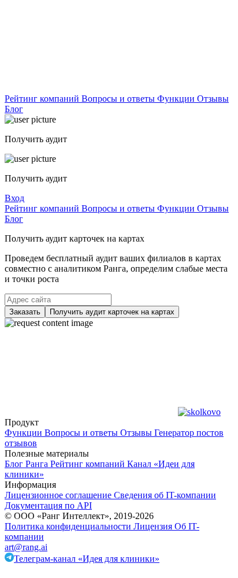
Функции (177, 98)
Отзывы (213, 98)
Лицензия (153, 526)
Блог (14, 109)
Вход (14, 198)
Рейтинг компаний (43, 98)
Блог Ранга (27, 464)
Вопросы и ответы (119, 98)
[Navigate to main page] (91, 88)
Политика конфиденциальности (69, 526)
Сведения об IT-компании (165, 495)
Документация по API (48, 505)
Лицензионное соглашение (59, 495)
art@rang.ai (26, 547)
